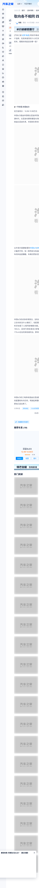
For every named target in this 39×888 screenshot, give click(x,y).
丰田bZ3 (33, 248)
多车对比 (25, 408)
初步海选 (25, 35)
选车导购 (30, 10)
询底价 (19, 458)
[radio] (25, 454)
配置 (27, 458)
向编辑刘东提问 (23, 422)
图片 (35, 458)
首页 (23, 10)
